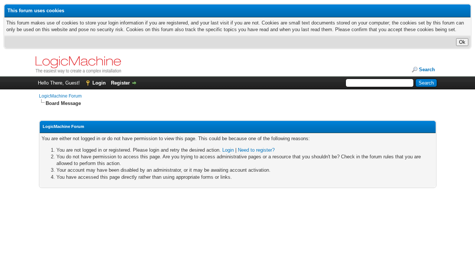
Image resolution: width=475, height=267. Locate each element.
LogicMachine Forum (60, 96)
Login (99, 83)
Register (120, 83)
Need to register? (256, 150)
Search (427, 69)
